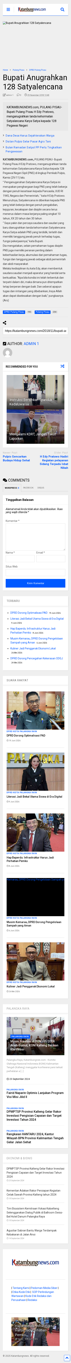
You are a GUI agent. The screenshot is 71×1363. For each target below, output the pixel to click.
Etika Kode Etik (21, 1291)
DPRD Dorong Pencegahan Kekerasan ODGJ (36, 658)
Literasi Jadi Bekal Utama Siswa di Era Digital (37, 618)
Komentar (13, 520)
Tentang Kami (20, 1287)
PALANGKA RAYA (18, 1008)
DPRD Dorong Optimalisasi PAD (29, 612)
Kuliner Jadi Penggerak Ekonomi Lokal (33, 648)
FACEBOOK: (28, 488)
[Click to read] (35, 392)
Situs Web (12, 566)
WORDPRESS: (12, 488)
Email (40, 552)
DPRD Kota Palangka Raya (22, 731)
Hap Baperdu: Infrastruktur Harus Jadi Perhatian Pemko (35, 1330)
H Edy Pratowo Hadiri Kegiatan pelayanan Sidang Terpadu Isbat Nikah (54, 462)
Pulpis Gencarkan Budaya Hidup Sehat (16, 458)
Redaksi (32, 1300)
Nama (10, 552)
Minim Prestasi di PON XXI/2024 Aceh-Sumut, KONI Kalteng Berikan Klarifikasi (34, 1045)
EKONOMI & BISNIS (19, 1158)
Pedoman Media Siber (44, 1287)
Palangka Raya (20, 1037)
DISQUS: (40, 488)
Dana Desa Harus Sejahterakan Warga (30, 135)
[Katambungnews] (30, 12)
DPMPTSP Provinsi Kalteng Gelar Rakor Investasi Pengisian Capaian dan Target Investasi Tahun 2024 (34, 1115)
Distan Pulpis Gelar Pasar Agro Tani (28, 141)
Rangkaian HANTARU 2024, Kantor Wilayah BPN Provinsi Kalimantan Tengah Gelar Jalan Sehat (35, 1138)
